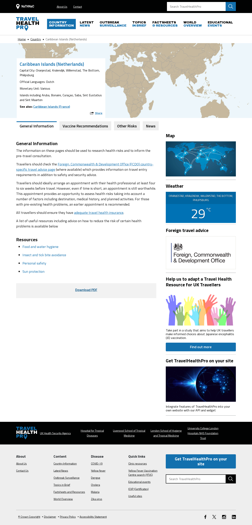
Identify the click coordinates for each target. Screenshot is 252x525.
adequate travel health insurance (98, 212)
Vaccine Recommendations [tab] (85, 126)
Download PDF (86, 289)
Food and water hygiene (40, 246)
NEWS (87, 24)
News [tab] (151, 126)
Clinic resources (137, 463)
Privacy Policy (68, 517)
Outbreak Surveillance (67, 478)
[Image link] (201, 307)
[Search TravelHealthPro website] (231, 6)
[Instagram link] (224, 516)
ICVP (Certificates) (138, 489)
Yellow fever (98, 470)
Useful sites (135, 496)
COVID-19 (97, 463)
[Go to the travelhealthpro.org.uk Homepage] (27, 24)
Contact (77, 7)
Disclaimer (50, 517)
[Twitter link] (214, 516)
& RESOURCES (165, 24)
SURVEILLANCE (113, 24)
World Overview (63, 499)
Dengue (95, 478)
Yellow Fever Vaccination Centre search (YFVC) (143, 472)
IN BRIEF (139, 24)
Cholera (95, 485)
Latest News (61, 470)
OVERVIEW (192, 24)
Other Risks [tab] (127, 126)
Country (36, 39)
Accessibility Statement (93, 517)
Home (22, 39)
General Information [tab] (37, 126)
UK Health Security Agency (55, 433)
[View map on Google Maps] (201, 158)
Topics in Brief (62, 485)
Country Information (65, 463)
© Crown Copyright (29, 517)
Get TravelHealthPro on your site (201, 461)
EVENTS (220, 24)
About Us (62, 7)
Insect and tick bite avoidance (44, 255)
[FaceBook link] (205, 516)
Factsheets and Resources (69, 492)
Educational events (139, 482)
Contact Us (22, 470)
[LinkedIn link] (234, 516)
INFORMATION (61, 24)
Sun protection (33, 271)
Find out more (201, 347)
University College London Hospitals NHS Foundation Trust (203, 433)
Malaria (95, 492)
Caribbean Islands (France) (51, 106)
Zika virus (96, 499)
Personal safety (34, 263)
